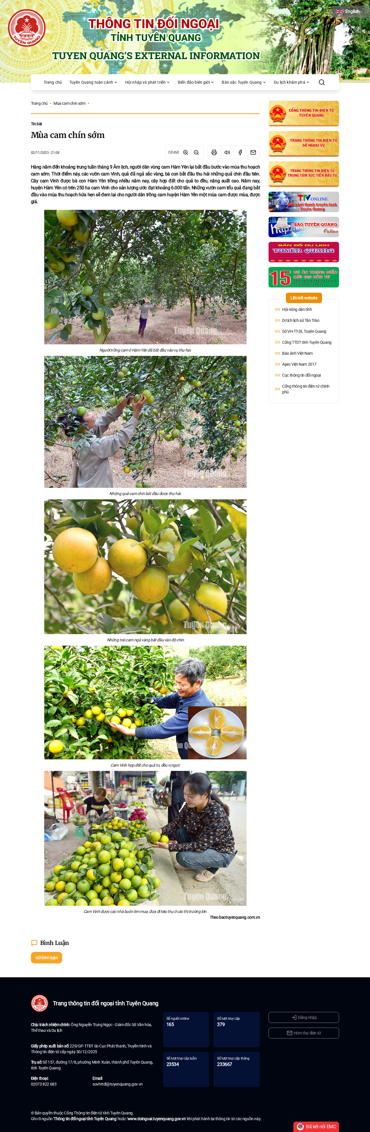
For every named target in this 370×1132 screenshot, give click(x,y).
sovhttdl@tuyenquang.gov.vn (117, 1084)
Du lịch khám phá (289, 82)
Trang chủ (53, 82)
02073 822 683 (44, 1084)
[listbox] (303, 350)
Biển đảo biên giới (194, 82)
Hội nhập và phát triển (145, 82)
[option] (303, 309)
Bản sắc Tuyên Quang (242, 82)
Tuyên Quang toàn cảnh (91, 82)
